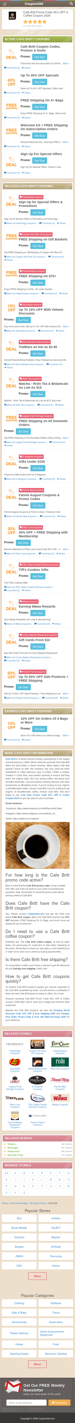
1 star (25, 21)
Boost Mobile (19, 1228)
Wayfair (55, 1237)
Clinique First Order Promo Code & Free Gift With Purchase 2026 (37, 1015)
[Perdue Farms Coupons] (37, 1115)
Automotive (56, 1322)
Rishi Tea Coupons (60, 1068)
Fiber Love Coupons (15, 1105)
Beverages (12, 1147)
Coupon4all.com (35, 913)
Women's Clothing (56, 1353)
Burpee (19, 1246)
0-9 (6, 1172)
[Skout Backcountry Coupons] (37, 1061)
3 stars (35, 21)
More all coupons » (22, 223)
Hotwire (55, 1218)
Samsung (56, 1256)
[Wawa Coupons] (60, 1097)
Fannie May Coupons (60, 1087)
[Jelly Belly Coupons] (14, 1061)
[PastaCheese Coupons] (60, 1043)
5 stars (44, 21)
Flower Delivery (19, 1333)
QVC (19, 1265)
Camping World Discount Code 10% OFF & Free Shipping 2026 (37, 1012)
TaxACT (56, 1228)
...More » (65, 63)
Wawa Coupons (60, 1104)
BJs (19, 1218)
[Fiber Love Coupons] (14, 1097)
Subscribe (61, 1402)
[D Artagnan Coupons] (37, 1079)
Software (56, 1303)
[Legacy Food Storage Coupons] (14, 1079)
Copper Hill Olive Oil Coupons (37, 1052)
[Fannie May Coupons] (60, 1079)
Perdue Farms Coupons (38, 1123)
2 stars (30, 21)
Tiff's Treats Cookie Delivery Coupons (37, 1105)
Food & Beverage (19, 1203)
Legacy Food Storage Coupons (15, 1087)
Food (56, 1344)
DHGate (56, 1246)
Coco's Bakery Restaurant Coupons (15, 1124)
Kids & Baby (19, 1312)
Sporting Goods (19, 1353)
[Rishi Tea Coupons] (60, 1061)
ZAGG (19, 1256)
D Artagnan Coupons (37, 1087)
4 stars (40, 21)
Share (27, 67)
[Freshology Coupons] (14, 1043)
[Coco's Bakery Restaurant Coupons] (14, 1115)
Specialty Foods (15, 1154)
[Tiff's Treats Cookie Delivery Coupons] (37, 1097)
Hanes (56, 1265)
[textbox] (26, 1403)
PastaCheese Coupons (60, 1052)
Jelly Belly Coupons (15, 1069)
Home (5, 1203)
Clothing (19, 1303)
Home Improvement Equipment (52, 1333)
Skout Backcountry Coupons (37, 1069)
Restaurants (13, 1151)
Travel (56, 1312)
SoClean (19, 1237)
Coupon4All (34, 3)
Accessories (19, 1322)
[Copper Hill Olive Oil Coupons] (37, 1043)
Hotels (19, 1344)
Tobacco (11, 1143)
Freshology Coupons (15, 1052)
